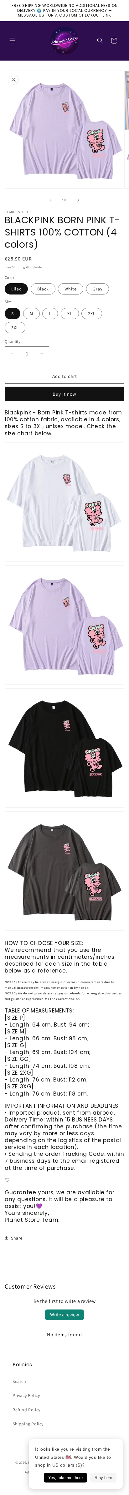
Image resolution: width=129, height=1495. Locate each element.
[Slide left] (51, 200)
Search (19, 1381)
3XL (15, 327)
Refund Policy (26, 1410)
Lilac (16, 289)
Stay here (103, 1477)
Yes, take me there (65, 1477)
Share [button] (17, 1238)
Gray (97, 289)
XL (69, 313)
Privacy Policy (26, 1395)
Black (43, 289)
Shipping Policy (28, 1424)
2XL (91, 313)
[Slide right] (78, 200)
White (70, 289)
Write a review (64, 1314)
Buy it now (64, 394)
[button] (12, 40)
